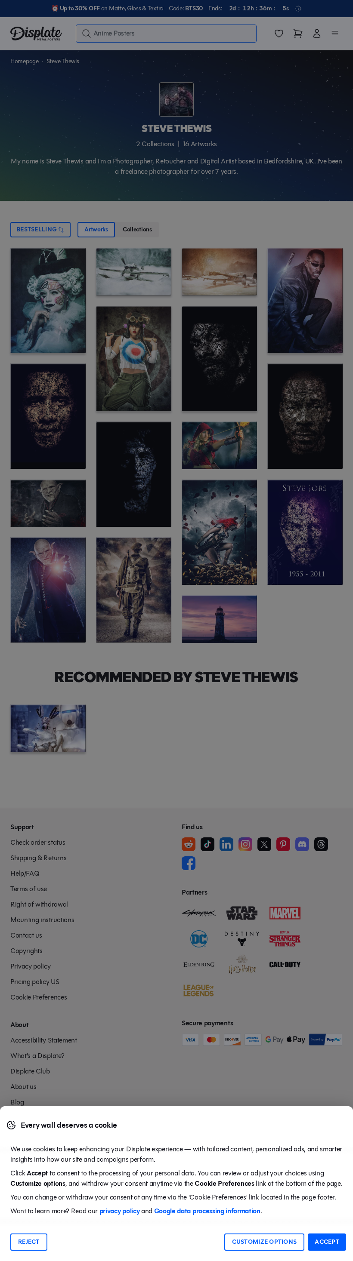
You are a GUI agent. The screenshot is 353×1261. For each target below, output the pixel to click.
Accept (327, 1242)
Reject (29, 1242)
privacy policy (119, 1211)
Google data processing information (207, 1211)
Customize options (264, 1242)
